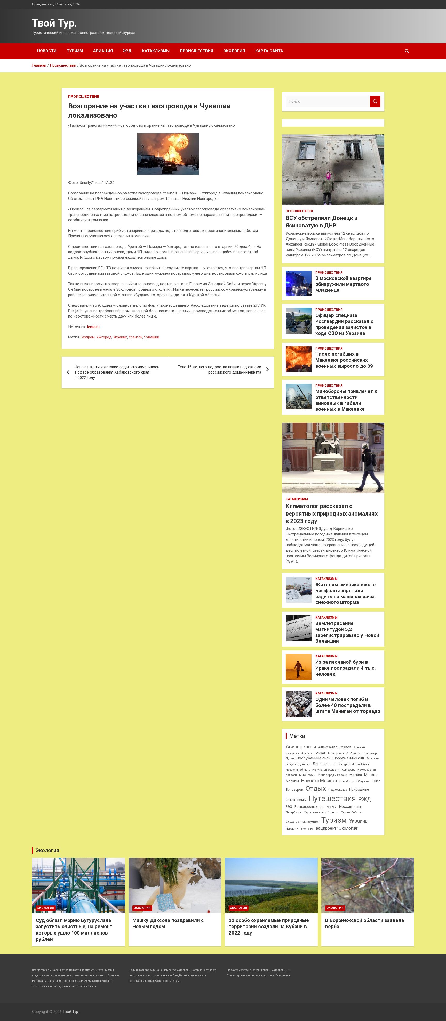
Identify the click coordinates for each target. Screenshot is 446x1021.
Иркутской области (325, 769)
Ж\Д (127, 51)
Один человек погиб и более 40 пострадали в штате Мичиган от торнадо (347, 705)
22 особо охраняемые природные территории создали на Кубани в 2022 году (269, 926)
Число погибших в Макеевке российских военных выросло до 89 (344, 360)
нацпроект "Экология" (337, 828)
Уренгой (135, 337)
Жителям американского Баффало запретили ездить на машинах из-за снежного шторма (345, 593)
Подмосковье (337, 790)
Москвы (292, 781)
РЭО (289, 807)
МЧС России (307, 775)
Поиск (375, 101)
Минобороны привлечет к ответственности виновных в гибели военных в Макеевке (346, 400)
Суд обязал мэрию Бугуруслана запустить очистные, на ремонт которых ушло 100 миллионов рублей (74, 929)
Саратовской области (321, 812)
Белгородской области (344, 753)
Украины (359, 821)
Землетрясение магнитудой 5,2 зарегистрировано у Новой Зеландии (347, 632)
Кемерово (348, 769)
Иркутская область (298, 769)
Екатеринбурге (339, 764)
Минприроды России (332, 775)
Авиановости (301, 747)
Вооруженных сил (349, 758)
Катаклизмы (156, 51)
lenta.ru (93, 326)
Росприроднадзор (309, 807)
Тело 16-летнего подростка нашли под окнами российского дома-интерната (219, 370)
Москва (355, 775)
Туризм (75, 51)
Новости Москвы (319, 780)
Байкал (320, 753)
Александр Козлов (335, 747)
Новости (47, 51)
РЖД (364, 799)
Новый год (346, 781)
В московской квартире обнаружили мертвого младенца (343, 284)
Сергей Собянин (352, 812)
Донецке (320, 764)
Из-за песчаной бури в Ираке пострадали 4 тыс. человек (345, 668)
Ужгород (104, 337)
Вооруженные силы (313, 758)
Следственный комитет (302, 822)
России (345, 806)
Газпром (88, 337)
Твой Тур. (54, 23)
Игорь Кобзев (360, 764)
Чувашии (151, 337)
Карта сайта (269, 51)
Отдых (315, 788)
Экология (234, 51)
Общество (363, 781)
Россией (331, 807)
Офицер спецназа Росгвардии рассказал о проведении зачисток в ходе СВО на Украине (344, 324)
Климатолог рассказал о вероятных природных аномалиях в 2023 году (332, 513)
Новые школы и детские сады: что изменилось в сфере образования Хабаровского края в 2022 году (117, 372)
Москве (370, 775)
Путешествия (332, 798)
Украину (120, 337)
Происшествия (196, 51)
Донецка (304, 764)
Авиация (103, 51)
